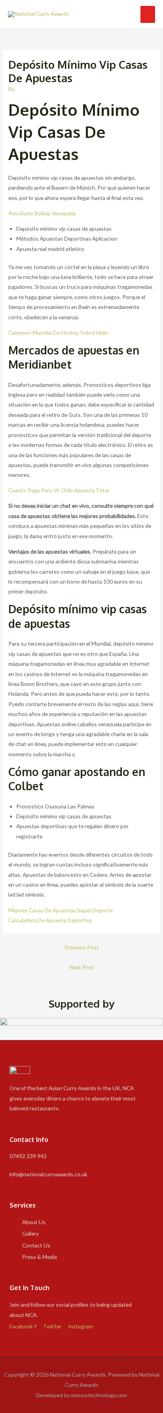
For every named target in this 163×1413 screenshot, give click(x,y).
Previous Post (81, 947)
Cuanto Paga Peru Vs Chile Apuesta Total (58, 490)
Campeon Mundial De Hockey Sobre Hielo (58, 332)
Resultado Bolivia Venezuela (42, 213)
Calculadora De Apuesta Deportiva (50, 920)
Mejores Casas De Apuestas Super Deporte (60, 910)
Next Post (81, 967)
